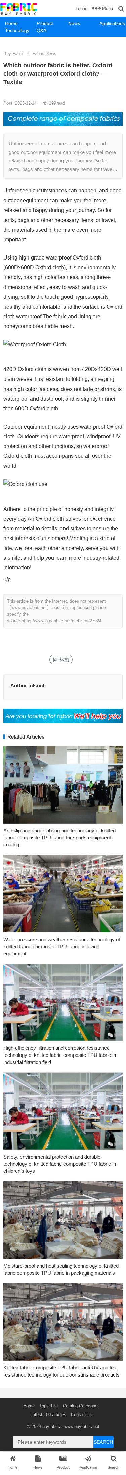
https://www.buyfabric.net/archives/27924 (61, 620)
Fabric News (44, 53)
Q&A (41, 30)
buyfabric (51, 1426)
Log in (81, 8)
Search (103, 1442)
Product (45, 23)
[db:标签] (61, 659)
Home (11, 23)
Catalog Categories (81, 1405)
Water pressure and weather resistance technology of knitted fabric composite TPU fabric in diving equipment (61, 946)
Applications (112, 23)
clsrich (38, 685)
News (74, 23)
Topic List (48, 1405)
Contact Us (82, 1414)
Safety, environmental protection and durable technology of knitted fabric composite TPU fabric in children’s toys (59, 1164)
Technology (17, 30)
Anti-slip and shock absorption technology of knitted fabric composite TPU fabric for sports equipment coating (59, 837)
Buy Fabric (14, 53)
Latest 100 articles (48, 1414)
